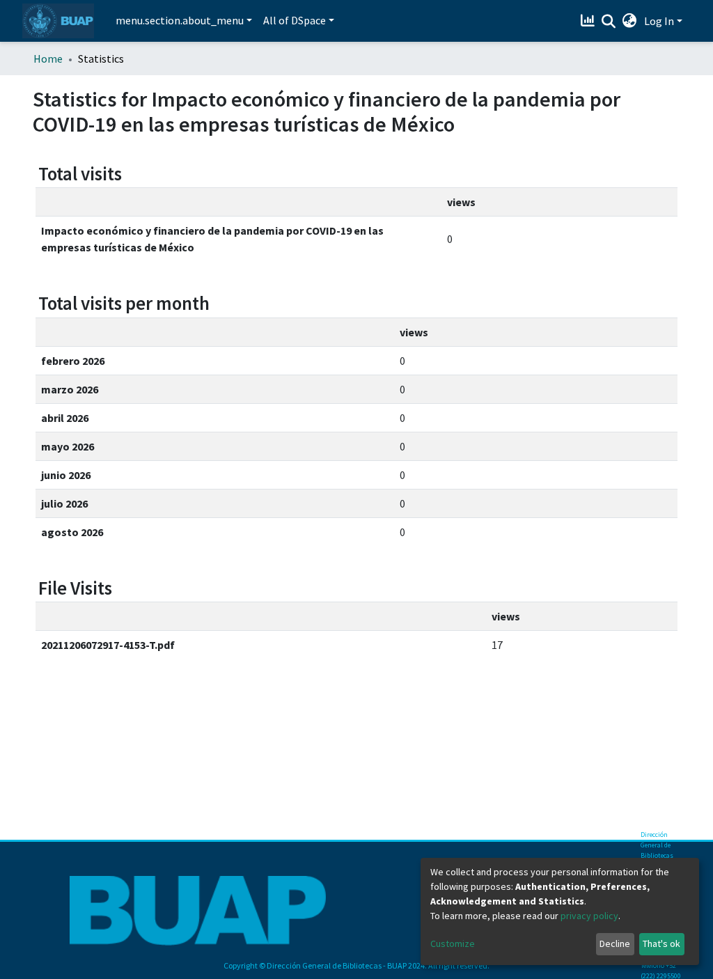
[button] (629, 21)
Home (48, 58)
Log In (659, 21)
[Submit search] (609, 22)
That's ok (661, 943)
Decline (615, 943)
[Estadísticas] (589, 21)
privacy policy (589, 915)
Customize (452, 943)
